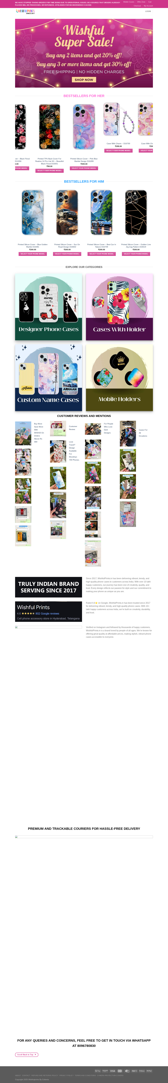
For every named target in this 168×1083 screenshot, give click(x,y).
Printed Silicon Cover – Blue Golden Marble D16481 (48, 245)
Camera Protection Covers (110, 1075)
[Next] (151, 136)
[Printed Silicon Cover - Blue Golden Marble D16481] (48, 212)
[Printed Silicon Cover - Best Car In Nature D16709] (117, 212)
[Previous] (17, 136)
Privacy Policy (66, 1075)
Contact (26, 1075)
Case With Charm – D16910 (69, 143)
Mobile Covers (128, 2)
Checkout (137, 6)
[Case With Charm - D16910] (69, 119)
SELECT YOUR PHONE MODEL (35, 150)
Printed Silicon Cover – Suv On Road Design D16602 (83, 245)
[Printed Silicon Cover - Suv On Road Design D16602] (82, 212)
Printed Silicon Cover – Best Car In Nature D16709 (117, 245)
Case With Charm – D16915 (35, 143)
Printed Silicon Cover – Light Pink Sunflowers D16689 (138, 160)
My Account (148, 6)
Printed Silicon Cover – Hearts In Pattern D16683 (103, 160)
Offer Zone (141, 2)
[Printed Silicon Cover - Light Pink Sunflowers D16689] (138, 126)
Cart (149, 2)
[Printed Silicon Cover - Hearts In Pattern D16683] (104, 126)
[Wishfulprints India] (28, 11)
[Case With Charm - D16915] (35, 119)
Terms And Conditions (85, 1075)
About (18, 1075)
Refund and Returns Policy (45, 1075)
